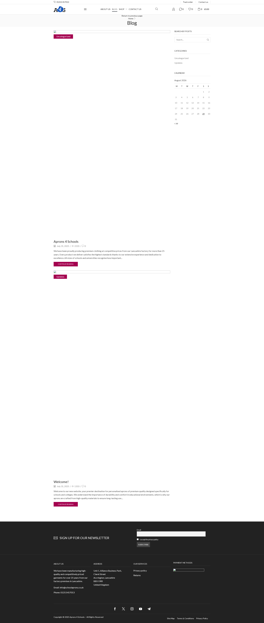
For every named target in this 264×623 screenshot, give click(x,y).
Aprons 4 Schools (66, 241)
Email (139, 530)
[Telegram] (149, 608)
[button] (85, 9)
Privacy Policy (202, 618)
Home (130, 18)
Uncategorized (63, 36)
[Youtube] (140, 608)
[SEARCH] (207, 39)
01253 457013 (63, 2)
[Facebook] (114, 608)
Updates (60, 276)
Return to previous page (132, 16)
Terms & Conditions (185, 618)
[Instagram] (132, 608)
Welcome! (61, 482)
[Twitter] (123, 608)
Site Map (171, 618)
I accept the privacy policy (148, 540)
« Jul (176, 123)
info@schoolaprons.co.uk (72, 587)
